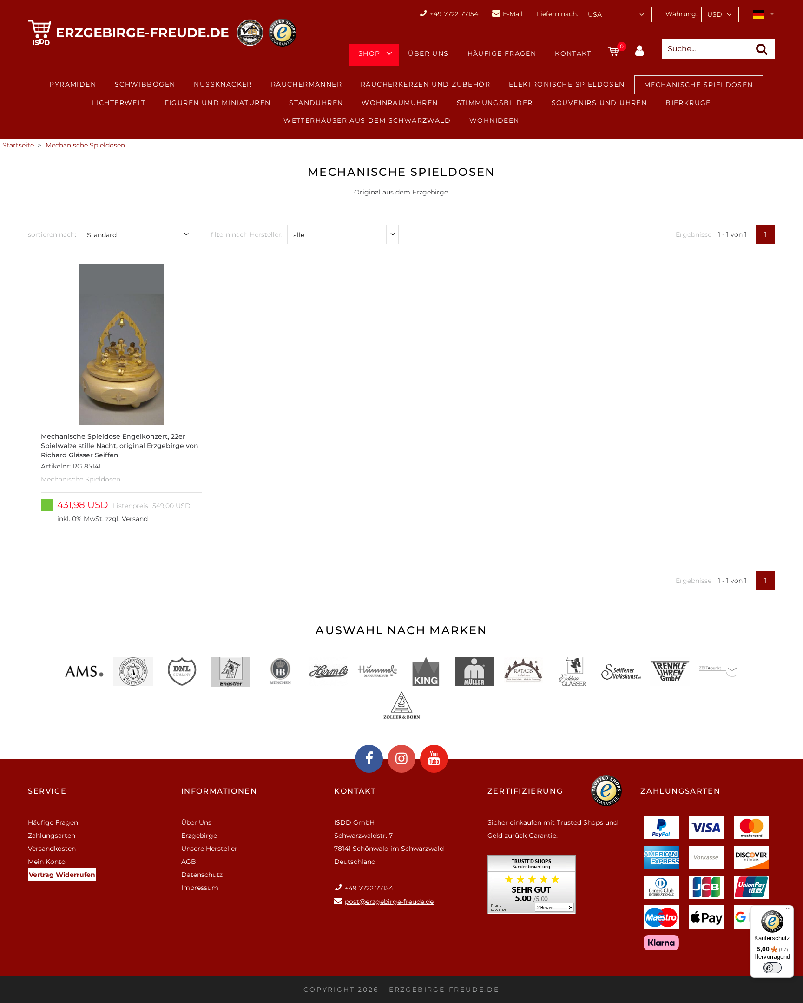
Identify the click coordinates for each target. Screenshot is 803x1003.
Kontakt (573, 53)
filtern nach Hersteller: (247, 234)
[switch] (772, 967)
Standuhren (316, 103)
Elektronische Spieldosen (567, 84)
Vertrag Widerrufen (62, 874)
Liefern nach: (557, 14)
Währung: (681, 14)
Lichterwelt (118, 103)
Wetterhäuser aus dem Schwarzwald (367, 120)
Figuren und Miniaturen (218, 103)
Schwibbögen (145, 84)
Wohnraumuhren (400, 103)
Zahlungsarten (51, 835)
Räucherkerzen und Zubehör (425, 84)
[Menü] (788, 910)
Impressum (199, 887)
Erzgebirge (199, 835)
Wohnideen (494, 120)
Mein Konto (47, 861)
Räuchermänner (306, 84)
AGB (188, 861)
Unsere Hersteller (209, 848)
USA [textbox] (595, 14)
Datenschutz (202, 874)
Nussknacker (223, 84)
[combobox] (617, 14)
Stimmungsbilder (495, 103)
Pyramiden (72, 84)
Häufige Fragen (502, 53)
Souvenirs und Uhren (599, 103)
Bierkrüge (688, 103)
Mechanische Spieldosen (698, 84)
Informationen (219, 791)
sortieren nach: (52, 234)
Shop (369, 53)
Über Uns (428, 53)
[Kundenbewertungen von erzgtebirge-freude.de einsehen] (531, 888)
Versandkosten (52, 848)
